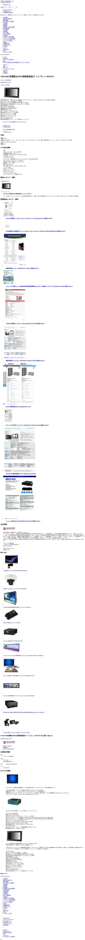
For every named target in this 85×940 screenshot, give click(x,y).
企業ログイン (6, 931)
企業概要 (5, 73)
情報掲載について (7, 922)
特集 (4, 933)
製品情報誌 (5, 925)
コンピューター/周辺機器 (9, 121)
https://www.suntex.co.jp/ (11, 763)
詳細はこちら (6, 549)
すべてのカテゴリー (5, 54)
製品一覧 (5, 67)
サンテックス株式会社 (6, 80)
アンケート (5, 935)
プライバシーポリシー (8, 919)
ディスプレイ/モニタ (21, 121)
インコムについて (7, 923)
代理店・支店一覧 (7, 746)
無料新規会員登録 (7, 932)
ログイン (5, 929)
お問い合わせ (6, 918)
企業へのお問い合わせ (8, 748)
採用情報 (5, 747)
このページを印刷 (5, 85)
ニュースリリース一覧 (8, 68)
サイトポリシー (7, 920)
